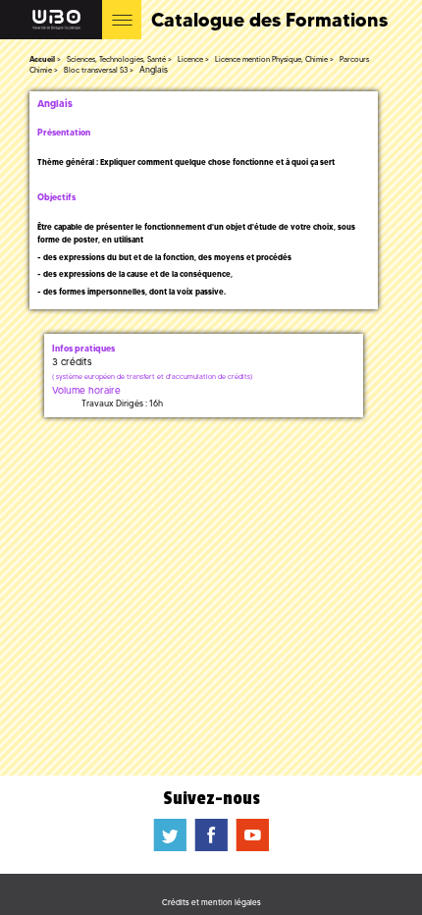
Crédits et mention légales (211, 902)
